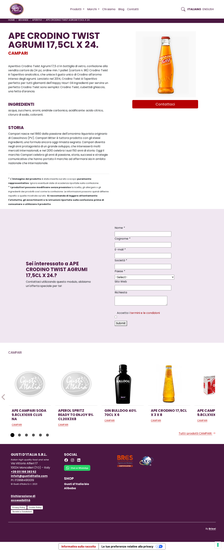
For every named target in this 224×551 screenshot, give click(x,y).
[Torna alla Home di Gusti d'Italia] (18, 9)
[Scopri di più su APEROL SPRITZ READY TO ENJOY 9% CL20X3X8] (76, 384)
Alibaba (70, 488)
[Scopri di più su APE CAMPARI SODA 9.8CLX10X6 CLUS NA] (30, 384)
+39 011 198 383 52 (23, 472)
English (208, 9)
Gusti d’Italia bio (76, 484)
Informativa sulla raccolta (78, 546)
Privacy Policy (18, 507)
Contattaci (165, 104)
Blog (121, 9)
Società (121, 260)
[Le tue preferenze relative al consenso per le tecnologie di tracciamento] (218, 545)
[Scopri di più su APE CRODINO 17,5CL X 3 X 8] (169, 384)
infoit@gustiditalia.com (29, 476)
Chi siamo (108, 9)
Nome (120, 228)
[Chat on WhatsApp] (77, 471)
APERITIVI (37, 19)
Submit (121, 323)
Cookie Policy (35, 507)
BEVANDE (23, 19)
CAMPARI (18, 53)
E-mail (120, 249)
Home (11, 19)
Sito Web (121, 282)
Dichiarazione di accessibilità (23, 498)
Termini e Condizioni (22, 511)
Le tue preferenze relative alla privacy (127, 546)
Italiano (194, 9)
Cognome (122, 239)
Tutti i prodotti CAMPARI (195, 433)
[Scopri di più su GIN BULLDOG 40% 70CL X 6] (123, 384)
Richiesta (121, 292)
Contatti (133, 9)
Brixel (212, 528)
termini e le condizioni (145, 313)
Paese (120, 271)
